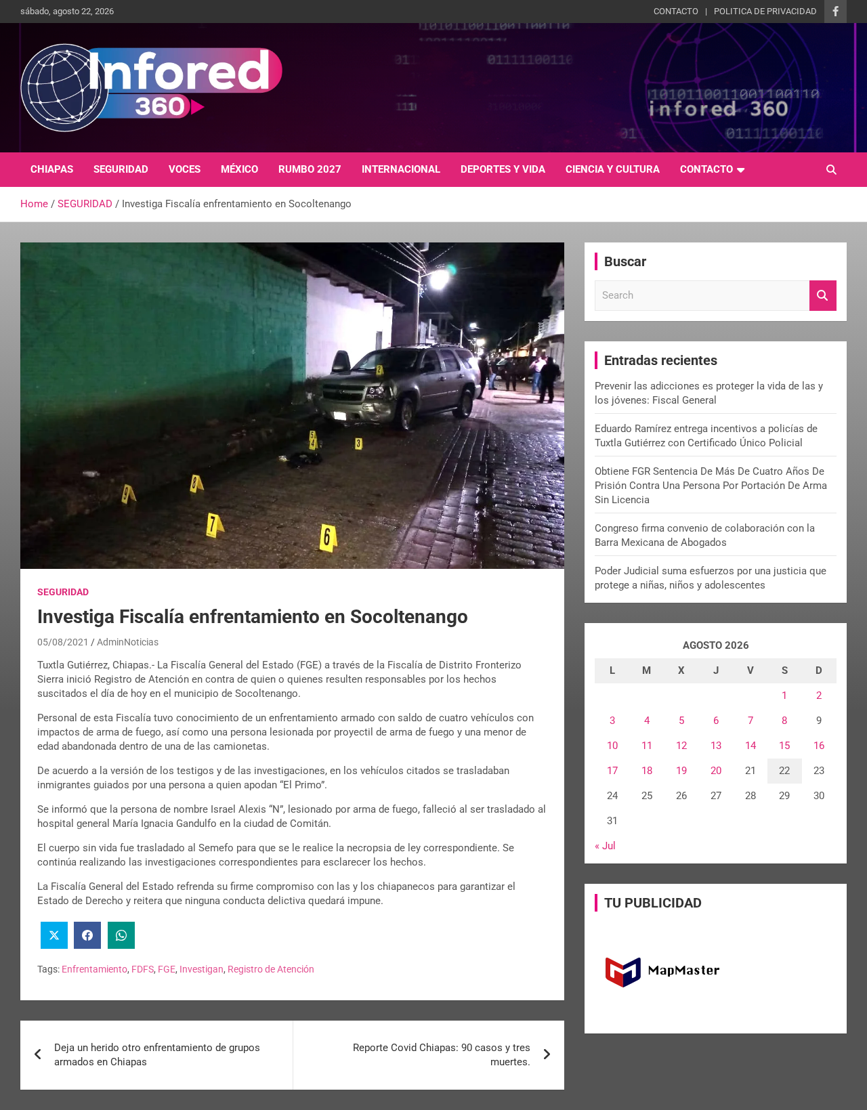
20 (716, 771)
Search (823, 295)
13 (716, 746)
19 (681, 771)
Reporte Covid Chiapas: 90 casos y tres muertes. (441, 1055)
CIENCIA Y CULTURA (613, 169)
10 (612, 746)
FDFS (142, 969)
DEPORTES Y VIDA (503, 169)
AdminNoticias (127, 642)
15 (784, 746)
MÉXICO (239, 169)
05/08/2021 (63, 642)
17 (612, 771)
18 (646, 771)
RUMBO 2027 (309, 169)
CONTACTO (676, 11)
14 (750, 746)
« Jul (605, 846)
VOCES (184, 169)
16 (818, 746)
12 (681, 746)
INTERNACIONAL (401, 169)
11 (646, 746)
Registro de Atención (271, 969)
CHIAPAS (51, 169)
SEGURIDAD (120, 169)
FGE (166, 969)
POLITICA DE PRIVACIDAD (765, 11)
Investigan (201, 969)
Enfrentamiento (94, 969)
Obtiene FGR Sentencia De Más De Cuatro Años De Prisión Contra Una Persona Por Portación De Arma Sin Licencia (711, 485)
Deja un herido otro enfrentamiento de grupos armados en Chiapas (157, 1055)
